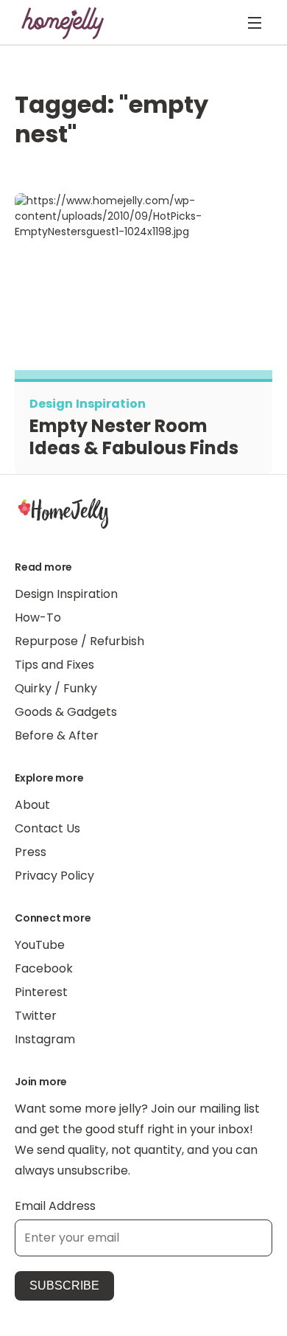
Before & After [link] (57, 735)
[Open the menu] (254, 23)
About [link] (32, 804)
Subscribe (64, 1285)
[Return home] (63, 23)
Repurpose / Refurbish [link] (79, 641)
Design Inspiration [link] (66, 593)
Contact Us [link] (47, 828)
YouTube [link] (40, 944)
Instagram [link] (45, 1039)
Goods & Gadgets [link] (66, 711)
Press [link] (30, 851)
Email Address (55, 1205)
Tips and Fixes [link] (54, 664)
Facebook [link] (44, 968)
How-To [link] (38, 617)
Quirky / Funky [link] (56, 688)
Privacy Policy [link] (54, 875)
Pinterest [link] (41, 992)
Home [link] (63, 512)
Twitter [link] (36, 1015)
